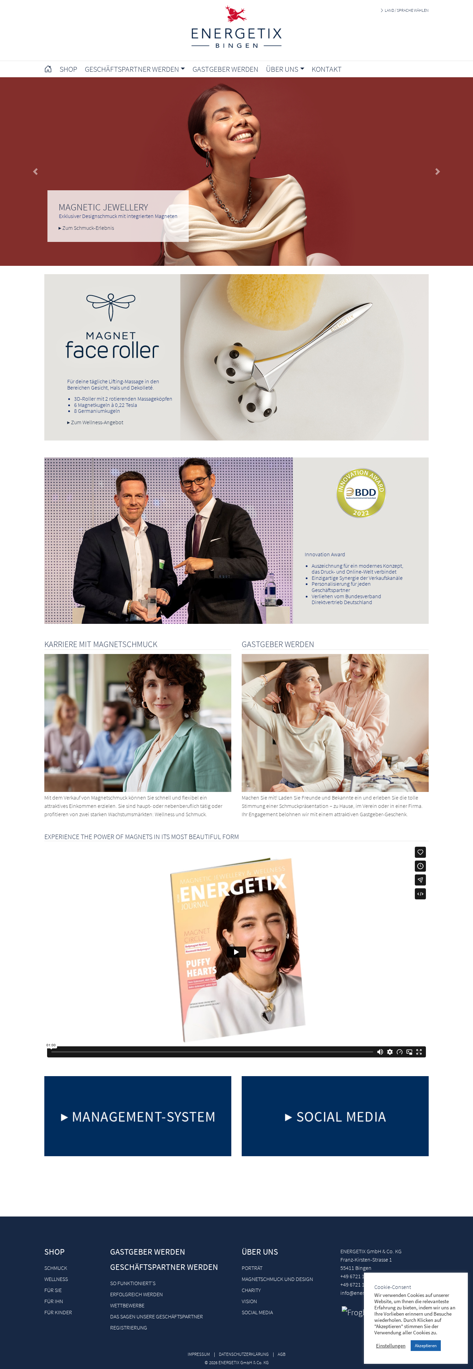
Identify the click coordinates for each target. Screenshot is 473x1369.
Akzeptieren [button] (426, 1346)
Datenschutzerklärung (244, 1354)
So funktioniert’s (132, 1283)
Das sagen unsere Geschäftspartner (156, 1316)
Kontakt (327, 69)
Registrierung (128, 1327)
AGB (282, 1354)
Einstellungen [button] (390, 1346)
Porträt (252, 1267)
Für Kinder (58, 1312)
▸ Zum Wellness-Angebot (95, 422)
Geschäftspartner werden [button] (132, 69)
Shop (68, 69)
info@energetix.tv (360, 1292)
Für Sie (53, 1290)
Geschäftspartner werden (164, 1267)
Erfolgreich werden (136, 1294)
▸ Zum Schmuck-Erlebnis (86, 227)
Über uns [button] (282, 69)
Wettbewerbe (127, 1305)
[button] (35, 171)
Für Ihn (53, 1301)
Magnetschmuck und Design (277, 1278)
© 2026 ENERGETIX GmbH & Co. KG (237, 1362)
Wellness (56, 1278)
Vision (249, 1301)
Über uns (260, 1251)
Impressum (199, 1354)
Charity (251, 1290)
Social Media (257, 1312)
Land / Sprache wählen (406, 10)
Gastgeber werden (225, 69)
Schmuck (55, 1267)
